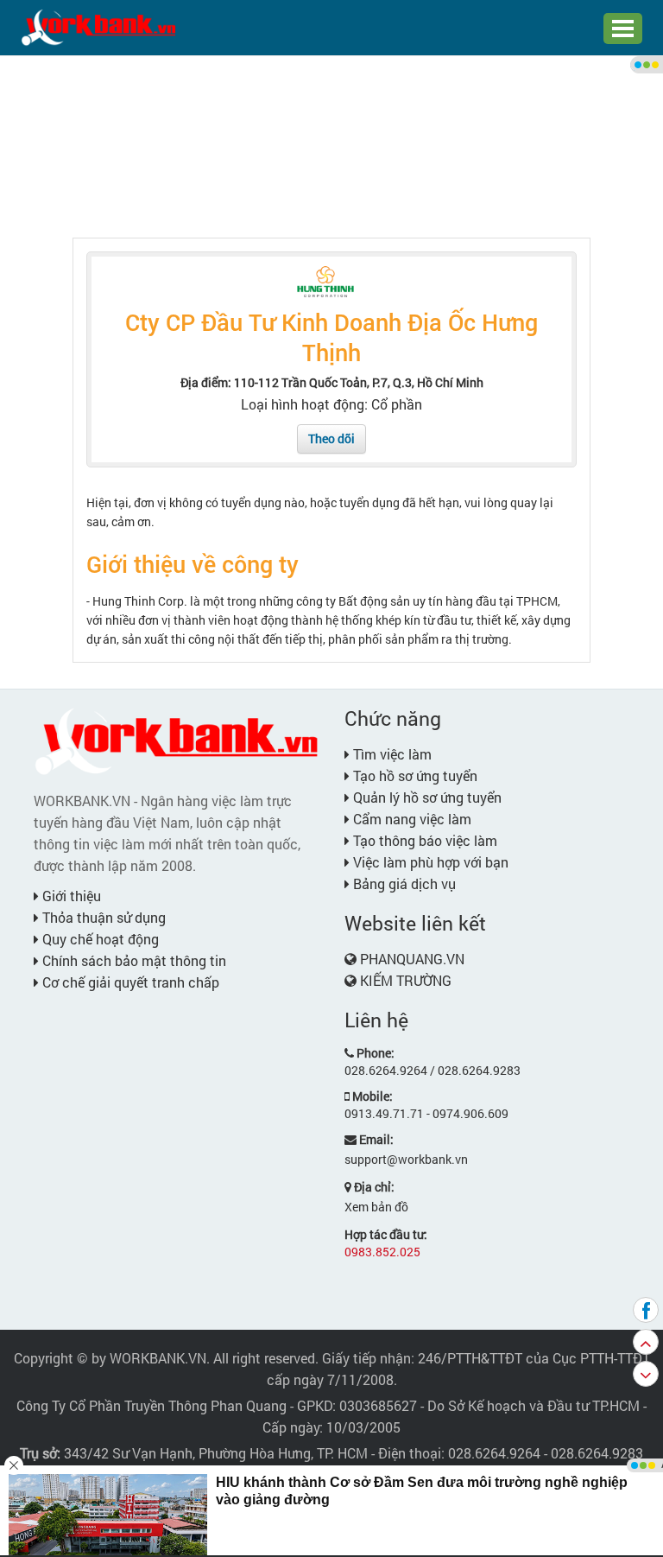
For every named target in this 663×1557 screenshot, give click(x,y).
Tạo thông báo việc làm (423, 840)
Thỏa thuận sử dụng (102, 917)
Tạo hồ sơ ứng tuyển (413, 775)
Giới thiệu (70, 896)
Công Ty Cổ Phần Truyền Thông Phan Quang (151, 1405)
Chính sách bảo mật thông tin (132, 960)
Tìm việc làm (391, 754)
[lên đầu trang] (646, 1342)
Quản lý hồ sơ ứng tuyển (426, 797)
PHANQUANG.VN (412, 959)
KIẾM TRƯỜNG (405, 980)
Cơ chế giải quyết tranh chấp (129, 982)
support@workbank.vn (406, 1159)
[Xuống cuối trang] (646, 1374)
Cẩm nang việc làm (410, 819)
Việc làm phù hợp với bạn (429, 862)
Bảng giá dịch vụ (403, 883)
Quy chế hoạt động (99, 939)
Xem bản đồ (376, 1206)
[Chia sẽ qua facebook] (646, 1310)
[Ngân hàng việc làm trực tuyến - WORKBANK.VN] (98, 26)
